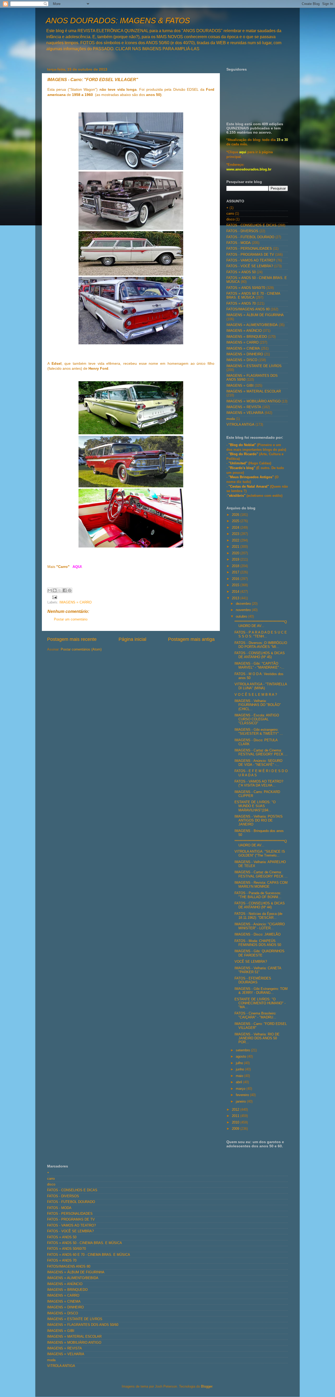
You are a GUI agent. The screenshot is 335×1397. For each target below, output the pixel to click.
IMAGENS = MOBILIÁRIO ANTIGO (253, 401)
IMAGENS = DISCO (241, 360)
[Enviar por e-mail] (49, 590)
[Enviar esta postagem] (54, 597)
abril (239, 1082)
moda (230, 419)
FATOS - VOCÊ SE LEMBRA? (249, 266)
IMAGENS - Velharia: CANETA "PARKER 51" (257, 970)
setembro (243, 1050)
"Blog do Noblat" (242, 445)
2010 (236, 1122)
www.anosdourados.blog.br (248, 169)
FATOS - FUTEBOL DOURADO (250, 237)
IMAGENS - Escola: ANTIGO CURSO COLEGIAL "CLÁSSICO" (256, 719)
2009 (236, 1129)
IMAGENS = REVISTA (243, 407)
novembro (244, 610)
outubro (242, 616)
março (241, 1089)
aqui (242, 152)
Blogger (206, 1386)
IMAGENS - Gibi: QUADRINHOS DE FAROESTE (259, 953)
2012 (236, 1109)
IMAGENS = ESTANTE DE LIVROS (254, 366)
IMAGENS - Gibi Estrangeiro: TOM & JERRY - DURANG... (261, 991)
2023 (236, 534)
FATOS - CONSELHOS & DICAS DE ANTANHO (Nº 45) (259, 655)
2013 (236, 598)
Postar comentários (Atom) (81, 649)
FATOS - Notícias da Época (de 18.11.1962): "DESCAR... (258, 916)
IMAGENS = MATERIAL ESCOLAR (253, 391)
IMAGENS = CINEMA (243, 348)
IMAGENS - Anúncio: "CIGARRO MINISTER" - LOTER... (259, 926)
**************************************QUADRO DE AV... (260, 624)
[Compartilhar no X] (59, 590)
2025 (236, 521)
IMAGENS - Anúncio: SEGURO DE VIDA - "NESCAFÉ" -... (258, 763)
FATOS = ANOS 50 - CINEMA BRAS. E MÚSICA (84, 1243)
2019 (236, 559)
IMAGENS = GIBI (240, 385)
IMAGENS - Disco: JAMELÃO (257, 934)
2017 (236, 572)
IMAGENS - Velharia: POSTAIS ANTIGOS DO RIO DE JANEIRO (258, 820)
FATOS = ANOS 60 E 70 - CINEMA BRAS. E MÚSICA (253, 295)
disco (230, 219)
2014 (236, 592)
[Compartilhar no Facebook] (64, 590)
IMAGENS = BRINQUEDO (246, 337)
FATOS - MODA (238, 243)
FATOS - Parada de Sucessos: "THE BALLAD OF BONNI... (257, 895)
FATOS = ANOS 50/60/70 (245, 288)
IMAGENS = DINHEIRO (244, 354)
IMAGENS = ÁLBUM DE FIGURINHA (255, 315)
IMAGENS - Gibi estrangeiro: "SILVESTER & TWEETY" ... (258, 731)
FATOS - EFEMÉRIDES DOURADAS (252, 980)
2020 (236, 553)
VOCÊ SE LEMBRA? (250, 961)
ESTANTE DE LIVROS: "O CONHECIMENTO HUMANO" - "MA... (260, 1003)
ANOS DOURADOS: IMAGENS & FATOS (118, 20)
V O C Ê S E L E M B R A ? (255, 695)
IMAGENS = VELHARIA (245, 413)
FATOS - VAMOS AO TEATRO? (250, 260)
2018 (236, 566)
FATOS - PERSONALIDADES (249, 248)
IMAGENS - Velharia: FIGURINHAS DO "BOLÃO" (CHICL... (257, 705)
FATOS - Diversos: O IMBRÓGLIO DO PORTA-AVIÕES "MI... (260, 645)
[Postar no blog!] (54, 590)
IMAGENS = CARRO (75, 602)
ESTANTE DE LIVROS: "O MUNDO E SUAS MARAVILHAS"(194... (255, 806)
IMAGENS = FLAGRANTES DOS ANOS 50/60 (82, 1325)
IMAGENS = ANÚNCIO (244, 331)
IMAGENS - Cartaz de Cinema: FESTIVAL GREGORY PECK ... (261, 752)
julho (240, 1063)
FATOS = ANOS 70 (241, 303)
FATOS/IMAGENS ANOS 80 (248, 309)
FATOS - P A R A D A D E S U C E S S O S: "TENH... (260, 634)
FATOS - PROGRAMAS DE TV (250, 254)
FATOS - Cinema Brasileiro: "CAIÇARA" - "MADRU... (255, 1015)
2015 (236, 585)
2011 (236, 1116)
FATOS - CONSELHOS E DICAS (251, 225)
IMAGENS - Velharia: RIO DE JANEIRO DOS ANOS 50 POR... (257, 1038)
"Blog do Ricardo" (243, 454)
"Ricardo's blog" (242, 468)
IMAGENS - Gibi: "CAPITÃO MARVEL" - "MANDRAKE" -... (259, 665)
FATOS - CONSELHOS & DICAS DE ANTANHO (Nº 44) (259, 905)
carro (230, 213)
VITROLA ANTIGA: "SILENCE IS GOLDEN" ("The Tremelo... (259, 853)
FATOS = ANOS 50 (241, 272)
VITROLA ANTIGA (240, 424)
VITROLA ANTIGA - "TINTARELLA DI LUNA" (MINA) (260, 686)
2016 (236, 579)
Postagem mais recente (72, 639)
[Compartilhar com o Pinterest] (69, 590)
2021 (236, 547)
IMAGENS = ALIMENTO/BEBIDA (252, 325)
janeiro (241, 1101)
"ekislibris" (236, 496)
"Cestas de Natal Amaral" (249, 486)
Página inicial (132, 639)
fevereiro (243, 1095)
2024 (236, 527)
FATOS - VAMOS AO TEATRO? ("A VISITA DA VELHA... (258, 783)
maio (240, 1076)
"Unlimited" (237, 463)
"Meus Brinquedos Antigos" (251, 477)
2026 (236, 515)
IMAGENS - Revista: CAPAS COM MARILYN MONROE (261, 884)
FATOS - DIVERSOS (242, 231)
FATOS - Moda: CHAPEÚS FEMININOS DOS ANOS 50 (257, 943)
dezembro (244, 604)
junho (240, 1069)
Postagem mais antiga (191, 639)
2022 (236, 540)
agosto (241, 1056)
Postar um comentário (70, 619)
